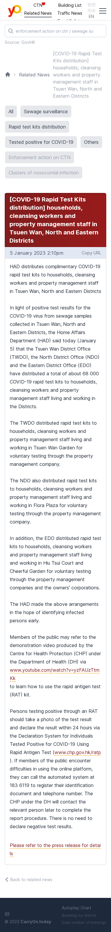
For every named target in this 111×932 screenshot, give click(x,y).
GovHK (28, 42)
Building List (69, 5)
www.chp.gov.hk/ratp (77, 752)
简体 (91, 10)
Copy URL (91, 252)
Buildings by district (79, 915)
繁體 (91, 4)
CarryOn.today (35, 921)
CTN (37, 5)
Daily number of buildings (84, 922)
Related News (38, 13)
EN (91, 16)
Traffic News (69, 13)
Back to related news (31, 879)
